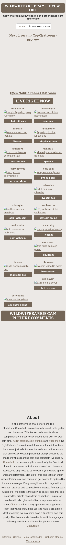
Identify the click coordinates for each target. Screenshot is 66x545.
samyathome (17, 168)
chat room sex (18, 274)
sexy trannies (36, 440)
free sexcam (48, 271)
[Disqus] (33, 365)
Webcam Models (54, 537)
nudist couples (20, 440)
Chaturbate (9, 462)
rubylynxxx (17, 108)
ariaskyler (17, 205)
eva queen (48, 242)
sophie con (48, 205)
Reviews (33, 40)
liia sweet (48, 262)
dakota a (48, 148)
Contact (17, 537)
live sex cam (48, 177)
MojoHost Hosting (33, 537)
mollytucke (18, 225)
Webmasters (33, 541)
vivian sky (48, 225)
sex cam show (18, 181)
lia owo (18, 262)
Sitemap (6, 537)
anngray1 (17, 148)
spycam (48, 161)
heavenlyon (48, 108)
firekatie (18, 128)
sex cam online (48, 217)
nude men (54, 440)
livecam (17, 141)
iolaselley (48, 185)
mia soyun (48, 278)
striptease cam (48, 141)
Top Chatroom (44, 35)
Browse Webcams (38, 26)
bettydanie (18, 295)
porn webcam (18, 238)
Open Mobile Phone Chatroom (33, 93)
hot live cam (48, 288)
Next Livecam (20, 35)
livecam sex (48, 197)
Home (21, 26)
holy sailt (48, 168)
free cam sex (17, 161)
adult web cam (17, 217)
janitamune (48, 128)
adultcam (48, 254)
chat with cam (18, 121)
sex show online (17, 304)
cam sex (48, 121)
